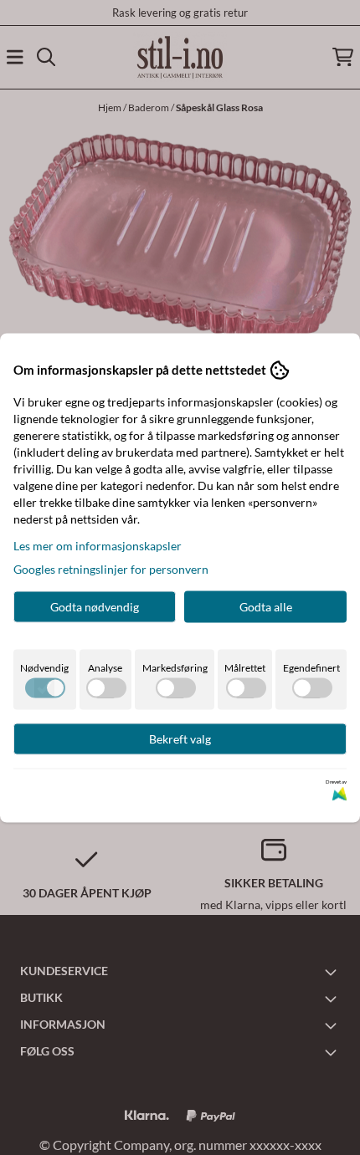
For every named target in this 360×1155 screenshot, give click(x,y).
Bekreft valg (180, 738)
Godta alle (265, 606)
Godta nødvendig (94, 606)
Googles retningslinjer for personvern (110, 568)
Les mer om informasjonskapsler (97, 545)
